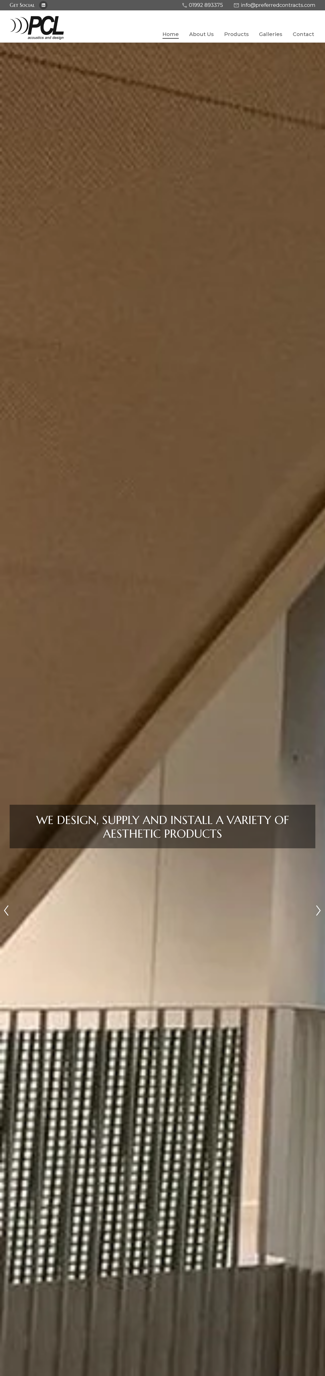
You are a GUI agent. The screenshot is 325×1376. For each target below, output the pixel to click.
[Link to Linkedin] (43, 5)
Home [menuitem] (170, 34)
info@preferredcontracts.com (278, 5)
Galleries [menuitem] (270, 34)
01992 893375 (206, 5)
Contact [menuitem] (303, 34)
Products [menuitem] (236, 34)
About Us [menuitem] (201, 34)
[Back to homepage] (83, 28)
